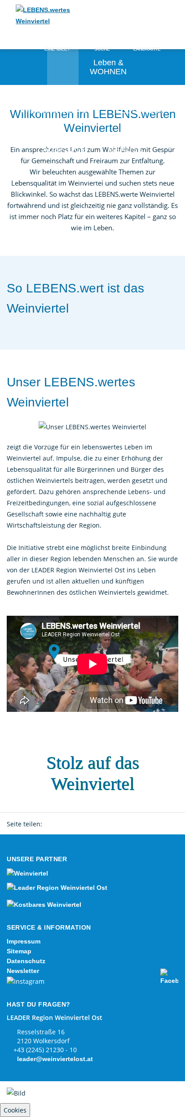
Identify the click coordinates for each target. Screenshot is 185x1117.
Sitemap (19, 951)
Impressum (23, 941)
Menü (162, 16)
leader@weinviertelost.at (55, 1058)
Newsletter (23, 970)
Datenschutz (26, 961)
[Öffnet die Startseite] (45, 15)
